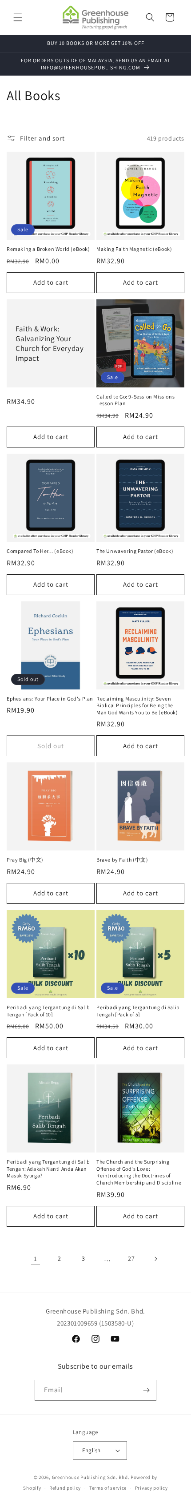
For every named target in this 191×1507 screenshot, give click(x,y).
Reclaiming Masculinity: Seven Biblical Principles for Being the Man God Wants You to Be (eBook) (137, 705)
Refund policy (65, 1488)
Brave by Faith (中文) (122, 859)
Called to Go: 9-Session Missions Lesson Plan (135, 400)
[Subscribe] (146, 1390)
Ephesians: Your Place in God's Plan (50, 698)
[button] (18, 17)
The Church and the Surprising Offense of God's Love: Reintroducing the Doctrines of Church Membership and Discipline (138, 1172)
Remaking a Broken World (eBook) (48, 249)
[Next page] (155, 1259)
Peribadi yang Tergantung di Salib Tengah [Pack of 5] (138, 1011)
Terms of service (108, 1488)
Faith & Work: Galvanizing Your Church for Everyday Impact (50, 343)
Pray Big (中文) (25, 859)
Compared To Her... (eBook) (40, 551)
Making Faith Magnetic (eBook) (134, 249)
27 (131, 1258)
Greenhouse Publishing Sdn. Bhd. (91, 1477)
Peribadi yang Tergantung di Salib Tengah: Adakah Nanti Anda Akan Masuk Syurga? (48, 1168)
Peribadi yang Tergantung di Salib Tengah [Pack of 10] (48, 1011)
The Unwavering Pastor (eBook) (134, 551)
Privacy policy (151, 1488)
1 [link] (35, 1258)
